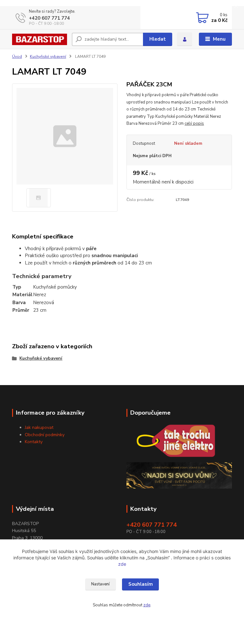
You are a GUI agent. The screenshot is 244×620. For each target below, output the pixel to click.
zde (122, 564)
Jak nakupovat (39, 427)
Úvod (17, 56)
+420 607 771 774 (49, 18)
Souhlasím (140, 584)
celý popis (194, 123)
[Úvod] (39, 39)
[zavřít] (236, 6)
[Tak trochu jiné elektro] (179, 440)
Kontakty (34, 442)
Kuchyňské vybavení (48, 56)
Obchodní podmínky (44, 435)
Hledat (157, 39)
